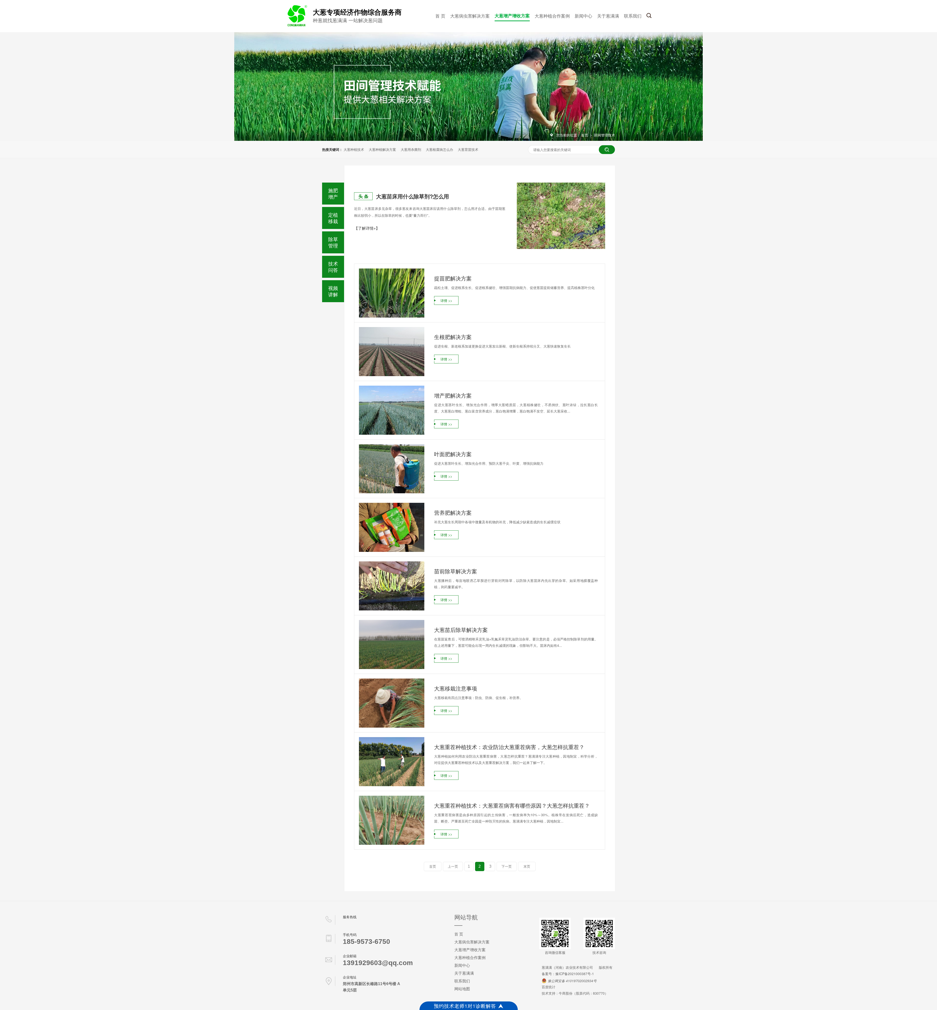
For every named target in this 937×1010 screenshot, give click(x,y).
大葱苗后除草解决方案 (461, 629)
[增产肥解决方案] (391, 410)
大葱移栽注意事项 (455, 688)
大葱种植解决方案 (382, 149)
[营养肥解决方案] (391, 527)
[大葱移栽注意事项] (391, 703)
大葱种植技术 (354, 149)
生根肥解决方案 (453, 336)
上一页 (453, 866)
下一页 (506, 866)
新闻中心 (583, 15)
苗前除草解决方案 (455, 571)
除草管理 (333, 242)
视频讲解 (333, 291)
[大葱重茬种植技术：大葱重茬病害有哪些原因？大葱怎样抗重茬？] (391, 820)
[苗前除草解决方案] (391, 585)
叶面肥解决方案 (453, 454)
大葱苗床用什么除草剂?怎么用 (412, 196)
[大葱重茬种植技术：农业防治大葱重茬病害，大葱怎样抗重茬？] (391, 761)
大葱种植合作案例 (552, 15)
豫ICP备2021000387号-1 (574, 973)
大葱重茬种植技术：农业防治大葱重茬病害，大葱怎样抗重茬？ (509, 747)
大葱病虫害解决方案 (470, 15)
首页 (585, 135)
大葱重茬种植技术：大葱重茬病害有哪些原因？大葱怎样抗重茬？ (512, 805)
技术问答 (333, 266)
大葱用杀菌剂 (411, 149)
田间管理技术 (604, 135)
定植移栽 (333, 218)
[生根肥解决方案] (391, 351)
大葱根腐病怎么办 (439, 149)
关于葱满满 (608, 15)
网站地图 (462, 988)
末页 (526, 866)
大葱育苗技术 (468, 149)
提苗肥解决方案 (453, 278)
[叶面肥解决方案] (391, 468)
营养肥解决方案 (453, 512)
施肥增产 (333, 193)
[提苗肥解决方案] (391, 293)
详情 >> (446, 300)
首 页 (440, 15)
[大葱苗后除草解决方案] (391, 644)
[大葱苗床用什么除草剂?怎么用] (561, 216)
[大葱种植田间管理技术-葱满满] (296, 25)
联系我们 (633, 15)
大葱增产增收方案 (512, 15)
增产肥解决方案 (453, 395)
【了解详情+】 (367, 228)
